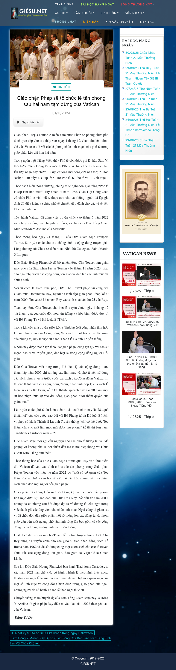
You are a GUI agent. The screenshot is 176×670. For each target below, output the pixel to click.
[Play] (141, 274)
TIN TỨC (63, 87)
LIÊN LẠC (147, 21)
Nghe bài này (30, 122)
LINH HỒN (109, 13)
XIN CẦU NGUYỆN (119, 21)
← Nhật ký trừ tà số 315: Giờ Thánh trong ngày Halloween (52, 633)
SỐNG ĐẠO (133, 13)
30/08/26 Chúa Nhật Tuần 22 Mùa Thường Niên (140, 58)
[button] (149, 290)
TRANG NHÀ (64, 4)
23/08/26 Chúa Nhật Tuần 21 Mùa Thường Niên (140, 145)
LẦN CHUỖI (83, 13)
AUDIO (60, 13)
